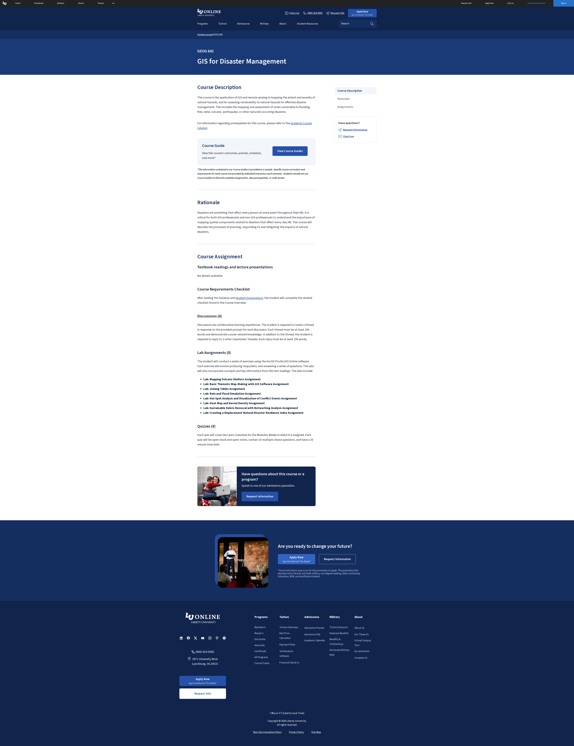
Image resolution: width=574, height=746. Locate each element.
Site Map (316, 732)
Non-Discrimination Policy (267, 732)
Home (200, 34)
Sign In (564, 3)
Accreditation (361, 651)
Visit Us (510, 3)
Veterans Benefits (339, 633)
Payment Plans (287, 645)
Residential (38, 3)
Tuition (222, 24)
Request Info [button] (202, 694)
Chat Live (294, 13)
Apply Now (489, 3)
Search (372, 23)
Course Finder (262, 663)
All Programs (261, 657)
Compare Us (360, 658)
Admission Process (314, 628)
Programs (202, 24)
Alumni (81, 3)
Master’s (259, 633)
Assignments (345, 107)
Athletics (60, 3)
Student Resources (307, 24)
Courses (208, 34)
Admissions (243, 24)
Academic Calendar (314, 640)
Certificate (260, 651)
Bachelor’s (260, 627)
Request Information (355, 130)
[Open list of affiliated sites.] (113, 3)
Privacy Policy (296, 732)
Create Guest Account (536, 3)
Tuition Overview (288, 627)
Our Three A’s (361, 634)
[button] (362, 13)
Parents (101, 3)
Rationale (343, 99)
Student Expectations (249, 298)
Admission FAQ (312, 634)
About (282, 24)
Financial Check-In (289, 662)
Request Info (466, 3)
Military (264, 24)
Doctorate (259, 639)
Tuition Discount (338, 627)
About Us (359, 628)
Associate (259, 645)
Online (17, 3)
